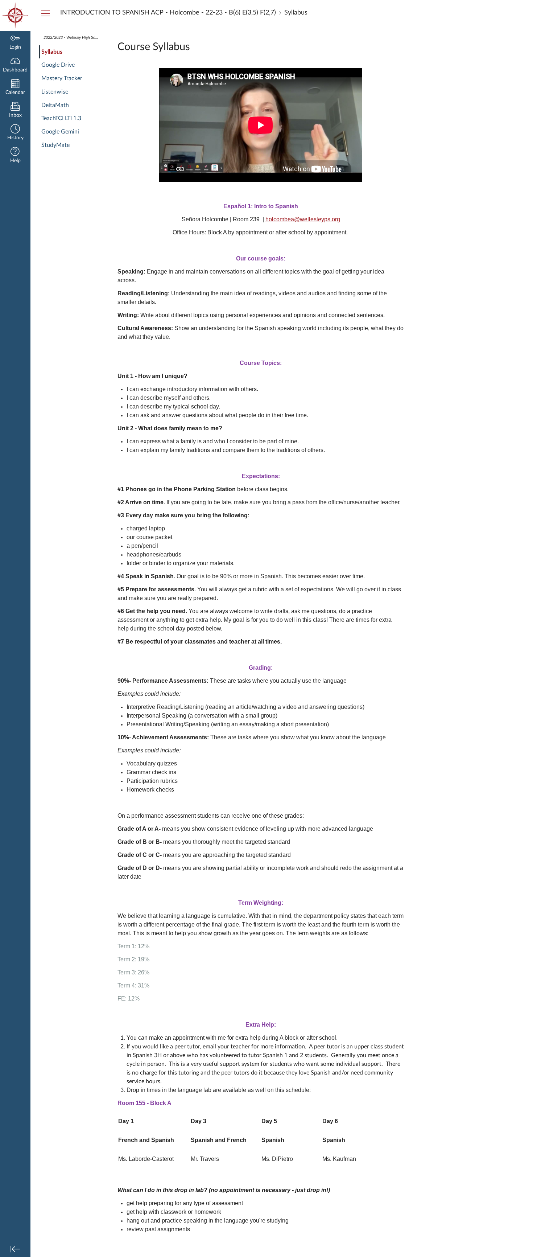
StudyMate (55, 145)
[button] (15, 133)
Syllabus (51, 52)
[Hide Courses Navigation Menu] (45, 13)
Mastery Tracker (61, 78)
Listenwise (54, 92)
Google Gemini (60, 132)
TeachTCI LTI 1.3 (61, 118)
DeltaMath (55, 105)
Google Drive (58, 65)
